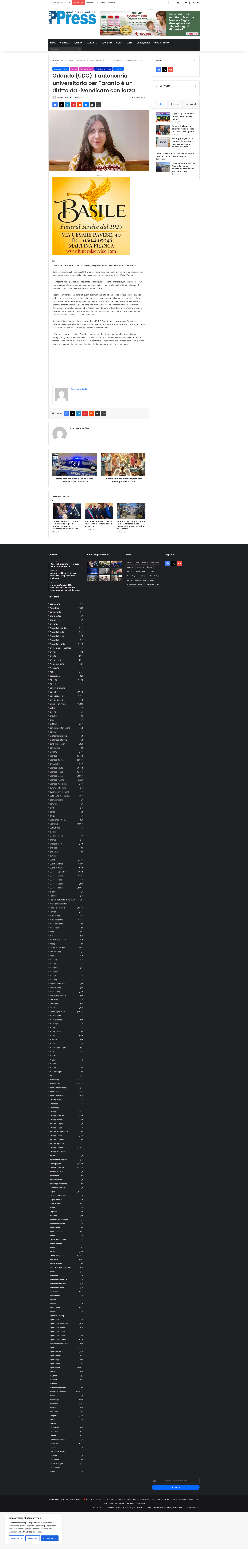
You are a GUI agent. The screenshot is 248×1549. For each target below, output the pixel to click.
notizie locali (55, 1092)
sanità (52, 1248)
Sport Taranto (55, 1368)
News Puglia (131, 576)
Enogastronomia (56, 844)
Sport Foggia (55, 1360)
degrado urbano (56, 800)
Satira (54, 1376)
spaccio (53, 1312)
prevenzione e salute (58, 1160)
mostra (53, 1064)
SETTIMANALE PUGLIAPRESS (62, 1268)
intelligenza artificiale (58, 996)
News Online (55, 1084)
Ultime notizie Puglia (134, 585)
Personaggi (54, 1108)
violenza (53, 1456)
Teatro (52, 1396)
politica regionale (57, 1144)
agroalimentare (56, 612)
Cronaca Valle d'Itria (58, 784)
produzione (54, 1176)
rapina (52, 1208)
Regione (53, 1212)
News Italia (54, 1080)
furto (52, 932)
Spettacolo (54, 1320)
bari (137, 563)
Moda (52, 1052)
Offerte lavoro (56, 1100)
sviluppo (53, 1384)
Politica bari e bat (57, 1116)
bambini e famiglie (57, 688)
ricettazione (55, 1228)
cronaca (130, 567)
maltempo (54, 1024)
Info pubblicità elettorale (189, 1507)
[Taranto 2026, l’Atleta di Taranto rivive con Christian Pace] (92, 571)
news (52, 1076)
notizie (142, 576)
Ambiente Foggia (57, 636)
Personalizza (16, 1538)
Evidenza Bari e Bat (58, 872)
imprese (53, 956)
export (52, 892)
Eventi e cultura (56, 864)
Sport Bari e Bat (56, 1352)
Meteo (52, 1036)
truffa (52, 1420)
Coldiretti (53, 724)
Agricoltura (54, 608)
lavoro (52, 1008)
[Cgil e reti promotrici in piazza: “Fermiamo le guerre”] (163, 117)
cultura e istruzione (58, 788)
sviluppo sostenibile (58, 1388)
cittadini (53, 716)
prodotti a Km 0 (56, 1172)
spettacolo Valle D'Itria (59, 1344)
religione (53, 1216)
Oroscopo (54, 1104)
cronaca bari (55, 764)
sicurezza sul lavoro (58, 1284)
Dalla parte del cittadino (60, 796)
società (53, 1304)
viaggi (52, 1448)
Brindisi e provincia (58, 704)
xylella (52, 1472)
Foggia (149, 567)
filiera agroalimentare (59, 904)
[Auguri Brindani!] (104, 578)
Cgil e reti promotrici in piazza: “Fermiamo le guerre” (183, 116)
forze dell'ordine (56, 920)
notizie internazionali (58, 1088)
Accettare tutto (49, 1538)
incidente (54, 968)
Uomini (53, 1436)
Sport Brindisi (55, 1356)
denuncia (54, 804)
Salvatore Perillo (63, 98)
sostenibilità (55, 1308)
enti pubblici (55, 852)
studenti (53, 1380)
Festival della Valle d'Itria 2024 (62, 900)
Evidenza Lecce (56, 884)
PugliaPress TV (161, 43)
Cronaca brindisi (56, 768)
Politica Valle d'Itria (58, 1152)
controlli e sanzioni (57, 744)
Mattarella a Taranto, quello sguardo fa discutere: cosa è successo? (98, 524)
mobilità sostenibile (58, 1048)
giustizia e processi (58, 940)
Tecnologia (54, 1400)
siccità (52, 1272)
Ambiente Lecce (57, 640)
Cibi (53, 1060)
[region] (33, 1529)
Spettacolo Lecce (57, 1336)
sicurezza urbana (57, 1288)
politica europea (56, 1124)
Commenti (191, 104)
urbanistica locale (57, 1440)
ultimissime (54, 1428)
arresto (53, 656)
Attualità (53, 680)
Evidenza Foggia (56, 880)
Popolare (160, 104)
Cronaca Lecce (56, 776)
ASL (51, 672)
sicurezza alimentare (58, 1280)
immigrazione (55, 952)
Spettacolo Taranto (58, 1340)
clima (52, 720)
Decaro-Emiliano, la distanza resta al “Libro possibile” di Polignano (183, 129)
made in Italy (55, 1016)
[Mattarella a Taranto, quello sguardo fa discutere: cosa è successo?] (99, 511)
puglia (129, 580)
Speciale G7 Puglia (57, 1316)
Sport (119, 43)
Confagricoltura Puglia (59, 736)
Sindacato (54, 1292)
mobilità (53, 1044)
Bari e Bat (54, 692)
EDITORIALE (55, 828)
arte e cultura (55, 660)
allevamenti (55, 620)
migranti (53, 1040)
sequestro (54, 1260)
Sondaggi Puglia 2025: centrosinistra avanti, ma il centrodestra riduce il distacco (182, 142)
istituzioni (54, 1000)
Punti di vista (55, 1204)
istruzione (54, 1004)
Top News (54, 1412)
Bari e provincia (56, 696)
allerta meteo (55, 616)
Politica (78, 43)
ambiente (54, 624)
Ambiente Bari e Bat (58, 628)
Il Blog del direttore (58, 948)
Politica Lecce (56, 1136)
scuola (52, 1252)
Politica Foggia (56, 1128)
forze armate (55, 916)
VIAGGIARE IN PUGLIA (59, 1452)
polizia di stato (154, 576)
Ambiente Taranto (57, 644)
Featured (53, 896)
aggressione (55, 604)
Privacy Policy (172, 1507)
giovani (53, 936)
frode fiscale (55, 928)
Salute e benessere (58, 1240)
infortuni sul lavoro (57, 984)
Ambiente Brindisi (57, 632)
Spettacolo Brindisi (57, 1328)
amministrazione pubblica (60, 648)
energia (53, 840)
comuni (53, 732)
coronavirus (55, 748)
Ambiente (92, 43)
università (118, 69)
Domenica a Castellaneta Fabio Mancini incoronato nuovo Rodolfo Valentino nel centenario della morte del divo (131, 3)
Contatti (148, 1507)
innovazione (55, 992)
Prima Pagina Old (57, 1168)
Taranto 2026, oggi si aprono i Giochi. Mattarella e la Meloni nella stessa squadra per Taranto (131, 525)
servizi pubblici (56, 1264)
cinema (53, 712)
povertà (53, 1156)
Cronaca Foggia (56, 772)
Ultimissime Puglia (152, 585)
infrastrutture (55, 988)
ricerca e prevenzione (59, 1220)
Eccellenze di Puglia (58, 820)
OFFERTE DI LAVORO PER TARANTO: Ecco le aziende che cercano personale (175, 155)
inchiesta (53, 964)
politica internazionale (59, 1132)
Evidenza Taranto (68, 60)
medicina (53, 1028)
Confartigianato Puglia (59, 740)
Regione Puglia (140, 580)
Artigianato (54, 668)
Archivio (140, 1507)
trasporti (53, 1416)
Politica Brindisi (56, 1120)
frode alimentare (57, 924)
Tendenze (54, 1404)
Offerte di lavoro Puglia (125, 1507)
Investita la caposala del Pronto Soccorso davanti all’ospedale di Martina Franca (184, 167)
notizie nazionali (56, 1096)
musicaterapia (56, 1072)
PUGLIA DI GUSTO (57, 1196)
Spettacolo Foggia (57, 1332)
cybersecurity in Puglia (59, 792)
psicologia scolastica (58, 1184)
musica (53, 1068)
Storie (52, 1372)
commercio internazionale (60, 728)
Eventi (130, 43)
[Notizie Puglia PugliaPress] (72, 17)
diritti (52, 808)
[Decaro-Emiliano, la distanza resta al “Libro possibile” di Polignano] (163, 130)
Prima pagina (55, 1164)
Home (53, 43)
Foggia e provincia (57, 908)
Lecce (129, 571)
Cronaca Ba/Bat (56, 760)
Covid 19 (53, 752)
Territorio (53, 1408)
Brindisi (145, 563)
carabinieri (155, 563)
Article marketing (57, 664)
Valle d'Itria (54, 1444)
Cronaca (64, 43)
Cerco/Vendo (143, 43)
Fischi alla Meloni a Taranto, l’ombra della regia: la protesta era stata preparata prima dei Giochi (65, 525)
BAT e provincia (56, 700)
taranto (152, 580)
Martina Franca (140, 571)
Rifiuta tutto (32, 1538)
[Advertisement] (98, 367)
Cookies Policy (159, 1507)
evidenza (140, 567)
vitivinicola (54, 1460)
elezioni (53, 832)
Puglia (52, 1192)
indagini (53, 976)
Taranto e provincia (103, 69)
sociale (53, 1300)
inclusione (54, 972)
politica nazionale (57, 1140)
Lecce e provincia (57, 1012)
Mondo (53, 1056)
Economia (107, 43)
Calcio (52, 708)
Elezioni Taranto (56, 836)
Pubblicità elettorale (58, 1188)
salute (52, 1236)
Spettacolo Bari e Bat (59, 1324)
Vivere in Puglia (56, 1464)
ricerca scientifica (57, 1224)
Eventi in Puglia (56, 868)
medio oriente (55, 1032)
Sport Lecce (55, 1364)
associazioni (55, 676)
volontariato (55, 1468)
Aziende (53, 684)
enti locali (54, 848)
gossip (52, 944)
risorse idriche (56, 1232)
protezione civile (57, 1180)
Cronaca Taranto (57, 780)
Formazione (55, 912)
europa (53, 856)
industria (53, 980)
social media (55, 1296)
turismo (53, 1424)
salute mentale (56, 1244)
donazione (54, 812)
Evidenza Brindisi (57, 876)
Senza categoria (57, 1256)
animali (53, 652)
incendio (53, 960)
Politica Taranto (86, 69)
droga (52, 816)
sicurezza (54, 1276)
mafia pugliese (56, 1020)
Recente (175, 104)
